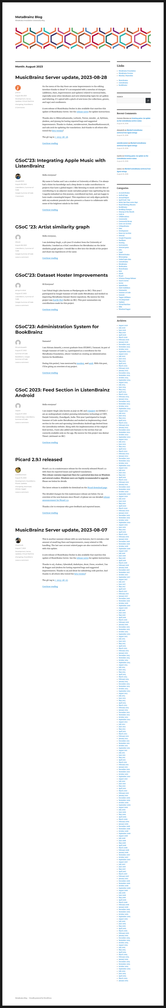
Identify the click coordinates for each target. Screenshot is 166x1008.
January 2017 (123, 596)
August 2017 (123, 579)
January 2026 (123, 342)
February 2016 (124, 622)
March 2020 (123, 508)
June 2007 (122, 867)
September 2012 (124, 720)
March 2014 (123, 677)
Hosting (122, 243)
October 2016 (123, 603)
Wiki (120, 307)
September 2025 (124, 352)
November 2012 (124, 715)
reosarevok (19, 545)
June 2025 (122, 359)
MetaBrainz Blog (28, 17)
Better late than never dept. (128, 202)
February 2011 (124, 765)
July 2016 (122, 610)
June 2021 (122, 473)
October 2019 (123, 520)
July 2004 (122, 947)
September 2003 (124, 969)
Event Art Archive (125, 233)
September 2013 (124, 691)
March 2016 (123, 620)
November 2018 (124, 544)
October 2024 (123, 378)
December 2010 (124, 769)
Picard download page (97, 487)
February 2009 (124, 822)
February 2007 (124, 876)
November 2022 (124, 432)
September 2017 (124, 577)
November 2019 (124, 518)
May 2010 (122, 786)
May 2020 (122, 504)
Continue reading (50, 143)
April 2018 (122, 560)
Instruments (123, 245)
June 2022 (122, 444)
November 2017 (124, 572)
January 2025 (123, 371)
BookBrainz (19, 357)
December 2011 (124, 741)
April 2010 (122, 788)
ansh (91, 363)
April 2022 (122, 449)
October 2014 (123, 660)
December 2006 (124, 881)
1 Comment (19, 196)
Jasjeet (17, 410)
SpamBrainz (123, 285)
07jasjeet (91, 411)
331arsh (18, 242)
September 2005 (124, 917)
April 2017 (122, 589)
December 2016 (124, 598)
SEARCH (120, 97)
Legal (121, 252)
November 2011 (124, 743)
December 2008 (124, 826)
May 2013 (122, 701)
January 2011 (123, 767)
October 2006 (123, 886)
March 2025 (123, 366)
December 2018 (124, 541)
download (27, 486)
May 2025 (122, 361)
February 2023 (124, 425)
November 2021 (124, 461)
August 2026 (123, 325)
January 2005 (123, 936)
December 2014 (124, 655)
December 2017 (124, 570)
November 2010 (124, 772)
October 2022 (123, 435)
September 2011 (124, 748)
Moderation (123, 266)
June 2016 (122, 613)
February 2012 (124, 736)
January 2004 (123, 959)
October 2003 (123, 966)
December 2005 (124, 909)
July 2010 (122, 781)
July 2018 (122, 553)
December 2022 (124, 430)
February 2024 (124, 397)
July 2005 (122, 921)
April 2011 (122, 760)
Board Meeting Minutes (127, 205)
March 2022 (123, 451)
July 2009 (122, 810)
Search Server (124, 281)
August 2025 (123, 354)
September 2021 (124, 466)
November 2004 (124, 940)
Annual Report (124, 198)
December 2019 (124, 515)
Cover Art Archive (125, 224)
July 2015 (122, 639)
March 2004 (123, 955)
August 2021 (123, 468)
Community (123, 219)
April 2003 (122, 976)
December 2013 (124, 684)
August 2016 (123, 608)
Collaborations (124, 217)
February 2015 (124, 651)
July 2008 (122, 838)
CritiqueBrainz (124, 226)
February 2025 (124, 368)
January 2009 (123, 824)
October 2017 (123, 575)
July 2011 (122, 753)
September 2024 (124, 380)
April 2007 (122, 871)
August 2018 (123, 551)
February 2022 (124, 454)
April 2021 (122, 477)
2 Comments (20, 107)
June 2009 (122, 812)
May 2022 (122, 447)
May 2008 (122, 843)
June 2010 (122, 784)
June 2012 (122, 727)
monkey (80, 363)
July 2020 (122, 499)
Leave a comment (22, 257)
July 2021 (122, 470)
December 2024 (124, 373)
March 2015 (123, 648)
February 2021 (124, 482)
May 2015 (122, 644)
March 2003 (123, 978)
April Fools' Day (124, 200)
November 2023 (124, 404)
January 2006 (123, 907)
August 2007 (123, 862)
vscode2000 (19, 181)
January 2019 (123, 539)
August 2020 (123, 496)
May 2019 (122, 530)
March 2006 (123, 902)
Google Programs (125, 238)
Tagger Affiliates (125, 297)
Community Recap (125, 221)
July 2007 (122, 864)
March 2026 (123, 337)
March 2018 (123, 563)
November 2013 (124, 686)
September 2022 (124, 437)
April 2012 (122, 731)
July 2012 (122, 724)
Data (120, 228)
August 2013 (123, 693)
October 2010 (123, 774)
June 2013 (122, 698)
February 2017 (124, 594)
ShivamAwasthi (21, 347)
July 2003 (122, 971)
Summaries (123, 290)
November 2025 (124, 347)
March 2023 (123, 423)
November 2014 (124, 658)
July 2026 (122, 328)
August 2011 (123, 750)
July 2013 (122, 696)
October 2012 (123, 717)
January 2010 (123, 795)
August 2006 (123, 890)
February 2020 (124, 511)
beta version (57, 131)
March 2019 (123, 534)
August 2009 (123, 807)
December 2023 (124, 401)
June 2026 (122, 330)
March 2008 (123, 848)
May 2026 (122, 333)
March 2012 (123, 734)
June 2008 (122, 841)
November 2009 (124, 800)
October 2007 (123, 857)
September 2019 (124, 522)
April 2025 (122, 363)
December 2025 (124, 344)
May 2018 (122, 558)
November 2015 (124, 629)
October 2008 (123, 831)
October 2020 (123, 492)
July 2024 (122, 385)
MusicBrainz (28, 104)
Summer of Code (21, 354)
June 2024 (122, 387)
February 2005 (124, 933)
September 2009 (125, 805)
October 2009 (123, 803)
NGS (120, 271)
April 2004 (122, 952)
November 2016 (124, 601)
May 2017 (122, 587)
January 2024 (123, 399)
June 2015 (122, 641)
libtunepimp (123, 257)
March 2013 (123, 705)
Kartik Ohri (58, 300)
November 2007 (124, 855)
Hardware (122, 240)
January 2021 (123, 485)
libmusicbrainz (124, 255)
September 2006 (125, 888)
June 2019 (122, 527)
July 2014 (122, 667)
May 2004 (122, 950)
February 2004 (124, 957)
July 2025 (122, 356)
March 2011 (123, 762)
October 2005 (123, 914)
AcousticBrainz (124, 193)
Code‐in (121, 214)
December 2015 (124, 627)
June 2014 (122, 670)
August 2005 (123, 919)
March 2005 (123, 931)
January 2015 (123, 653)
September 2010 (124, 777)
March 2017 (123, 591)
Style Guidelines (124, 288)
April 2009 (122, 817)
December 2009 (124, 798)
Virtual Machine (28, 101)
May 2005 (122, 926)
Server (28, 99)
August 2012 (123, 722)
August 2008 (123, 836)
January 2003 (123, 981)
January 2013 (123, 710)
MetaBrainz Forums (126, 73)
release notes (83, 112)
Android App (20, 417)
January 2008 (123, 852)
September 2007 (124, 860)
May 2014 (122, 672)
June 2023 (122, 416)
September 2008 (124, 833)
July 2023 (122, 413)
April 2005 (122, 928)
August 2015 (123, 636)
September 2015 (124, 634)
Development (20, 99)
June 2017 (122, 584)
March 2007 (123, 874)
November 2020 (124, 489)
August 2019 (123, 525)
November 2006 (124, 883)
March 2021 (123, 480)
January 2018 (123, 568)
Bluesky (121, 76)
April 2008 (122, 845)
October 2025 (123, 349)
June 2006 (122, 895)
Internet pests (124, 247)
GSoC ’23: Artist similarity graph (52, 227)
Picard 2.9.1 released (38, 459)
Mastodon (129, 76)
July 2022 (122, 442)
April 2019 (122, 532)
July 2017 (122, 582)
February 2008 (124, 850)
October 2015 (123, 632)
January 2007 (123, 879)
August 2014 (123, 665)
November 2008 (124, 829)
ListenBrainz (20, 187)
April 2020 (122, 506)
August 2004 (123, 945)
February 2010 (124, 793)
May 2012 (122, 729)
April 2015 (122, 646)
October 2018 (123, 546)
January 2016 (123, 625)
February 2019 (124, 537)
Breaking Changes (125, 209)
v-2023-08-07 (61, 580)
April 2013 (122, 703)
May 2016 (122, 615)
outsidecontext (20, 475)
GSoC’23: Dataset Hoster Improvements (61, 275)
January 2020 (123, 513)
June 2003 (122, 974)
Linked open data (125, 259)
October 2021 (123, 463)
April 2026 (122, 335)
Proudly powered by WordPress (40, 998)
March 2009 (123, 819)
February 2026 (124, 340)
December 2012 (124, 712)
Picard (17, 483)
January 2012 (123, 739)
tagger (23, 489)
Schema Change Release (127, 278)
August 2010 (123, 779)
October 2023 (123, 406)
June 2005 (122, 924)
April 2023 (122, 420)
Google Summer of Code (24, 193)
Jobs (120, 250)
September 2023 (124, 409)
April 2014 (122, 674)
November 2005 (124, 912)
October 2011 (123, 746)
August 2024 (123, 382)
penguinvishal (20, 290)
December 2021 (124, 458)
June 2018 (122, 556)
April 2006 (122, 900)
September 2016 (124, 606)
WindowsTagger (125, 309)
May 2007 (122, 869)
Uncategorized (124, 300)
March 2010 (123, 791)
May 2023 (122, 418)
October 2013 (123, 689)
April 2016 (122, 617)
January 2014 (123, 682)
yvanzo (17, 92)
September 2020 (124, 494)
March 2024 (123, 394)
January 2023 (123, 428)
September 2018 (124, 549)
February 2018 (124, 565)
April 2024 (122, 392)
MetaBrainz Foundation (127, 71)
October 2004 (123, 943)
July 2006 (122, 893)
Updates (18, 101)
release (18, 489)
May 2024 (122, 390)
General (121, 236)
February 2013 (124, 708)
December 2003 (124, 962)
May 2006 (122, 898)
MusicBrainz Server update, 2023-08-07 (61, 530)
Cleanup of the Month (126, 212)
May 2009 (122, 814)
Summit (121, 295)
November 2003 (124, 964)
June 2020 (122, 501)
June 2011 (122, 755)
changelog (19, 104)
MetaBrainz (123, 264)
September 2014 (124, 663)
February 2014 (124, 679)
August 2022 (123, 439)
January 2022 (123, 456)
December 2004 (124, 938)
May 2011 (122, 758)
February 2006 (124, 905)
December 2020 (124, 487)
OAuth (121, 274)
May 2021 (122, 475)
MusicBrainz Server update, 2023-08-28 (61, 77)
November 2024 (124, 375)
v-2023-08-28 (61, 137)
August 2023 (123, 411)
